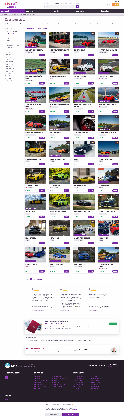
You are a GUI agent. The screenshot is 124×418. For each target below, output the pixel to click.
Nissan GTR (77, 159)
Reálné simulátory (10, 42)
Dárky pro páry (80, 11)
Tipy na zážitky (64, 3)
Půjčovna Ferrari (79, 50)
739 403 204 (82, 349)
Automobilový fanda (10, 59)
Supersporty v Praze (105, 159)
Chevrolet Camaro (80, 185)
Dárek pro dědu (9, 57)
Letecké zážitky (10, 49)
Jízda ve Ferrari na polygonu (108, 50)
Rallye (8, 38)
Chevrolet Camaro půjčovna (108, 212)
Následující (39, 279)
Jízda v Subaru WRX (80, 264)
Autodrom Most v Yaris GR (107, 76)
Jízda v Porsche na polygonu (107, 133)
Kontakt (77, 3)
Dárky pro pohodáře (10, 70)
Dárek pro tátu (9, 56)
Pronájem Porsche (55, 133)
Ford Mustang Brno (31, 238)
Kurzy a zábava (10, 47)
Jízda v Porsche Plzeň (81, 133)
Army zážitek (9, 40)
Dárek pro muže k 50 (10, 54)
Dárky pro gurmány (10, 64)
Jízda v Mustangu (104, 185)
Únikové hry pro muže (11, 50)
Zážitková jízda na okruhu (12, 31)
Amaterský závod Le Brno (82, 238)
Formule (8, 36)
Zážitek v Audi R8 (30, 212)
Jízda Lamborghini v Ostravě (58, 76)
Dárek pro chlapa (9, 61)
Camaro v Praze (54, 238)
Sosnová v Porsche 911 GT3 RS (34, 133)
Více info (75, 409)
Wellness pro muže (11, 43)
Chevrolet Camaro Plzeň (82, 212)
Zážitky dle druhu (8, 80)
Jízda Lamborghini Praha (57, 159)
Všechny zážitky (104, 11)
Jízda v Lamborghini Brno (33, 159)
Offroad (8, 52)
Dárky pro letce (9, 66)
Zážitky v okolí (8, 78)
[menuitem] (47, 3)
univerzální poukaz (64, 351)
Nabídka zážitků (56, 3)
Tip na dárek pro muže (11, 29)
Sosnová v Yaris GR (80, 76)
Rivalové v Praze (104, 238)
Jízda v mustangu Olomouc (58, 212)
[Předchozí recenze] (26, 299)
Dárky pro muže (5, 11)
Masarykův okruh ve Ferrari (34, 50)
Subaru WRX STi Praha (56, 264)
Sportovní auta (10, 33)
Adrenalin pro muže (11, 35)
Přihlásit (117, 1)
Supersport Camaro (31, 185)
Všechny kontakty (114, 366)
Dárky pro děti (55, 11)
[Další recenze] (117, 299)
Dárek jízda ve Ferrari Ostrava (59, 50)
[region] (72, 300)
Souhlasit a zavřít (70, 414)
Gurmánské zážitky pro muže (13, 45)
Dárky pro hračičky (10, 71)
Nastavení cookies (53, 414)
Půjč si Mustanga (55, 185)
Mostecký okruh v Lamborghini (59, 104)
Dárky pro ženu (30, 11)
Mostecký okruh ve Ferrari (107, 104)
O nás (6, 399)
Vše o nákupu (71, 3)
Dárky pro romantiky (10, 68)
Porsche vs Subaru (31, 264)
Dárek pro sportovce (10, 63)
